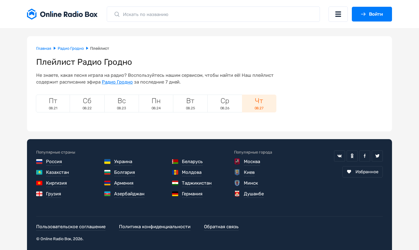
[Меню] (338, 14)
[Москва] (237, 161)
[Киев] (237, 172)
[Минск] (237, 183)
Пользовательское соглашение (71, 226)
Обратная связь (221, 226)
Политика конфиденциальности (154, 226)
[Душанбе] (237, 194)
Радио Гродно (117, 82)
